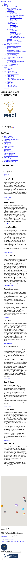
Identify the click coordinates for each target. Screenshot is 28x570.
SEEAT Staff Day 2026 (13, 72)
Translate (15, 127)
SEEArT (9, 81)
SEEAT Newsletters (12, 69)
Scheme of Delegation (15, 34)
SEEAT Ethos (10, 11)
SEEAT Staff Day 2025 (13, 74)
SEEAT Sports (10, 78)
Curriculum (13, 25)
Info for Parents (11, 12)
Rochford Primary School (13, 53)
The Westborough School (13, 55)
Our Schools (7, 44)
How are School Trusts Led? (17, 15)
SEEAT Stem (10, 82)
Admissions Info (14, 26)
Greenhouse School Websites (17, 541)
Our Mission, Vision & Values (14, 9)
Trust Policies (10, 22)
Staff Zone (9, 39)
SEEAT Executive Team (16, 18)
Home (5, 4)
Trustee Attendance (14, 36)
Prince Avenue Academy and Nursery (16, 51)
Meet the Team (11, 16)
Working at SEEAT (12, 62)
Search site (3, 551)
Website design (4, 541)
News (5, 67)
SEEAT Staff (13, 19)
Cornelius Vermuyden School (14, 46)
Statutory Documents (15, 27)
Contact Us (6, 88)
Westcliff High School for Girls (14, 57)
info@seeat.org (4, 536)
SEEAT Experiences (9, 71)
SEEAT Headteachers (15, 20)
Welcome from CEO (12, 6)
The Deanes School (11, 54)
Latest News (10, 68)
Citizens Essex (10, 83)
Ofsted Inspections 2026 (13, 43)
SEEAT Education (8, 65)
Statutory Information (12, 23)
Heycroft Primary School (13, 48)
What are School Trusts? (16, 13)
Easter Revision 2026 (12, 86)
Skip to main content (6, 1)
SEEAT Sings (10, 75)
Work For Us (7, 58)
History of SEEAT (11, 8)
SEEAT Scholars (11, 85)
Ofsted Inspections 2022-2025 (14, 41)
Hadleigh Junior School (12, 47)
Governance (10, 29)
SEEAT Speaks (10, 76)
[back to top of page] (4, 550)
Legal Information (9, 539)
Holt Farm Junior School (13, 50)
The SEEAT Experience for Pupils (15, 79)
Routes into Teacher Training (17, 61)
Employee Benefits (14, 64)
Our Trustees (13, 32)
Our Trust (6, 5)
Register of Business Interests (17, 37)
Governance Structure (15, 33)
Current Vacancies (11, 60)
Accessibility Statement (12, 40)
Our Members (13, 30)
